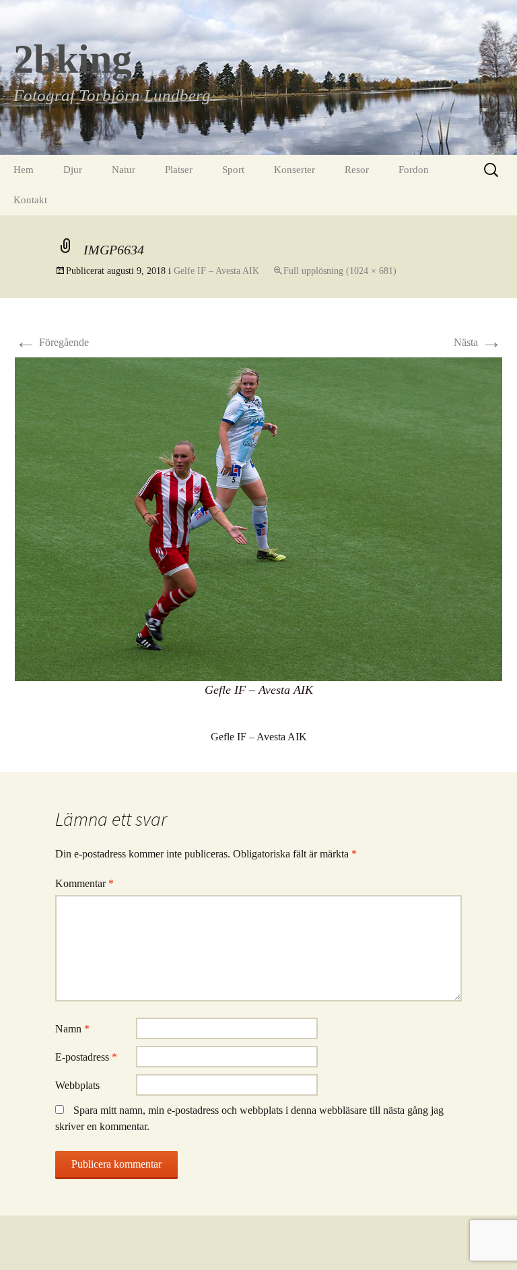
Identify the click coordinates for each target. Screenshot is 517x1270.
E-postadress (86, 1057)
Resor (357, 169)
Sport (233, 169)
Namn (72, 1028)
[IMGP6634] (258, 518)
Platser (179, 169)
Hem (23, 169)
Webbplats (77, 1085)
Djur (72, 169)
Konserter (294, 169)
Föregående (52, 342)
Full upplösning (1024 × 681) (340, 271)
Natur (123, 169)
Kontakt (30, 200)
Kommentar (84, 883)
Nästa (478, 342)
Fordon (414, 169)
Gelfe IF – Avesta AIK (216, 271)
